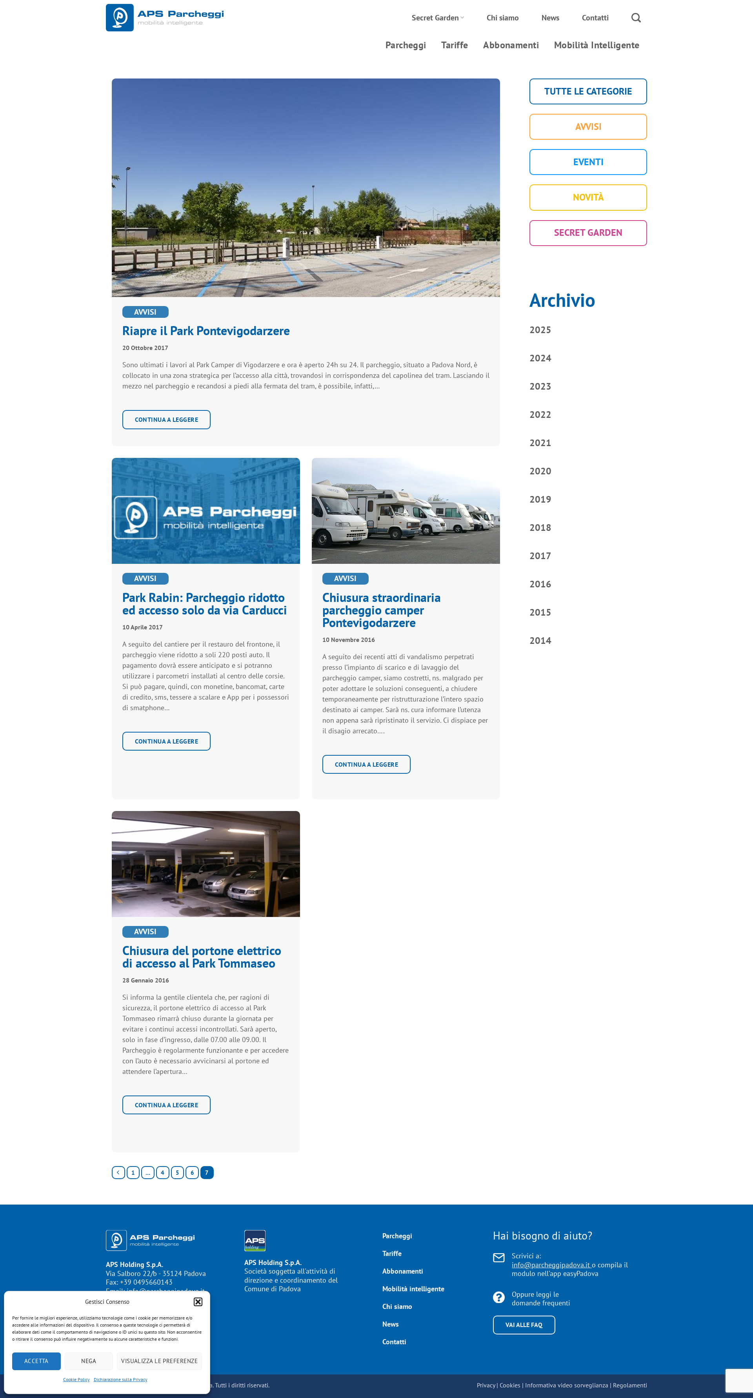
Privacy (486, 1385)
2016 (540, 584)
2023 (540, 386)
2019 (540, 499)
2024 (540, 358)
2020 (540, 471)
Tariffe (454, 45)
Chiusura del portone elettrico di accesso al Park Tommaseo (201, 956)
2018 (540, 527)
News (550, 18)
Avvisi (145, 312)
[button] (198, 1302)
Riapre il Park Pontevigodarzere (206, 330)
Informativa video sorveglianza (566, 1385)
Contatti (595, 18)
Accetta (36, 1361)
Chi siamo (503, 18)
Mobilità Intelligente (597, 45)
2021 (540, 443)
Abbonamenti (511, 45)
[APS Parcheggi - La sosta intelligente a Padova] (165, 18)
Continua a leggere (166, 419)
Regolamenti (630, 1385)
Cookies (510, 1385)
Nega (88, 1361)
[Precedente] (118, 1172)
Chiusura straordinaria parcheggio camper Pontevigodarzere (381, 610)
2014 (540, 640)
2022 (540, 414)
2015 (540, 612)
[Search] (636, 17)
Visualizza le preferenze (159, 1361)
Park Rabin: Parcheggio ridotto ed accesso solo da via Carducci (204, 603)
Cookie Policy (76, 1379)
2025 (540, 330)
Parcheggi (406, 45)
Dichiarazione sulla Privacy (120, 1379)
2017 (540, 556)
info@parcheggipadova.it (552, 1264)
